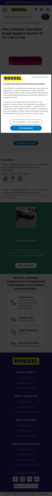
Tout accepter (26, 128)
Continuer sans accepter (40, 77)
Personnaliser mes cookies (26, 122)
